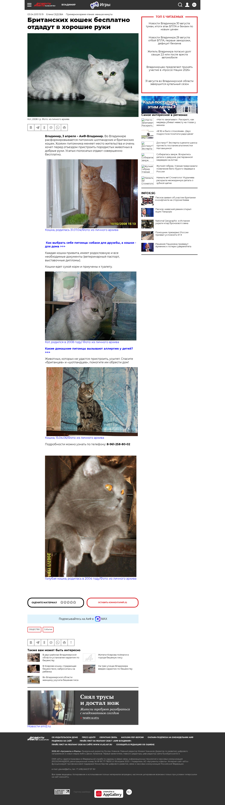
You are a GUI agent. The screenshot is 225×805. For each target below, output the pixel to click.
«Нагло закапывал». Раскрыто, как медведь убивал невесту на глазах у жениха (176, 122)
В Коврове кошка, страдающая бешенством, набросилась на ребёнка (59, 669)
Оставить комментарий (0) (112, 602)
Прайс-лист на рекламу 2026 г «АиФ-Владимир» (105, 741)
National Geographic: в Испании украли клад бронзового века (172, 222)
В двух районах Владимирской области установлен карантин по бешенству (61, 657)
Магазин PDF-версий (132, 737)
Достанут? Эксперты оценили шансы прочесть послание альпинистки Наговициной (176, 145)
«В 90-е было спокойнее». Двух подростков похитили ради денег (175, 132)
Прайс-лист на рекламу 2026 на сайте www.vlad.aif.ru (82, 744)
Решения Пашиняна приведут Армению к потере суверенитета (173, 245)
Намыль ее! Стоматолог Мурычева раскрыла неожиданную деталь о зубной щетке (175, 180)
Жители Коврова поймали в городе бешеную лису (113, 656)
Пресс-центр (88, 737)
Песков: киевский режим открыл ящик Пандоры (173, 210)
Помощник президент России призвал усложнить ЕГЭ (171, 233)
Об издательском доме (65, 737)
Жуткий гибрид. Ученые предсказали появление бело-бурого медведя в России (176, 169)
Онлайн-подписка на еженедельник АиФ (170, 737)
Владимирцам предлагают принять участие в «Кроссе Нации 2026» (169, 69)
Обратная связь (108, 737)
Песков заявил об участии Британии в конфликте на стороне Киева (175, 198)
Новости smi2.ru (39, 726)
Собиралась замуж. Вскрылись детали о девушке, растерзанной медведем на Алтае (174, 157)
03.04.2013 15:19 (35, 14)
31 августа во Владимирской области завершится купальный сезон (169, 83)
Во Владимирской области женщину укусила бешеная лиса (60, 678)
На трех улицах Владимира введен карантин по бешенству (115, 667)
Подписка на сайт (62, 741)
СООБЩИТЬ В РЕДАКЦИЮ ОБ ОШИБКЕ (135, 744)
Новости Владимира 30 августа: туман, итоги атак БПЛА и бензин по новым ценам (169, 26)
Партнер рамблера (82, 792)
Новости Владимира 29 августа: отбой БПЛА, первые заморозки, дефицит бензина (169, 40)
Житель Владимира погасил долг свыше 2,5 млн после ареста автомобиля (169, 54)
